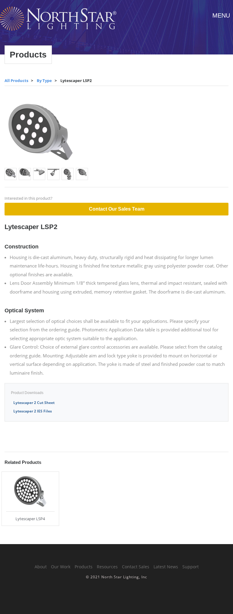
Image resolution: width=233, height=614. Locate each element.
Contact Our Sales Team (116, 209)
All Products (16, 80)
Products (84, 567)
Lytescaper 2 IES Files (32, 411)
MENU (221, 15)
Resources (107, 567)
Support (190, 567)
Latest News (166, 567)
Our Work (60, 567)
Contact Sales (135, 567)
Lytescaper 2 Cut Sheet (34, 402)
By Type (44, 80)
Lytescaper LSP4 (30, 518)
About (41, 567)
